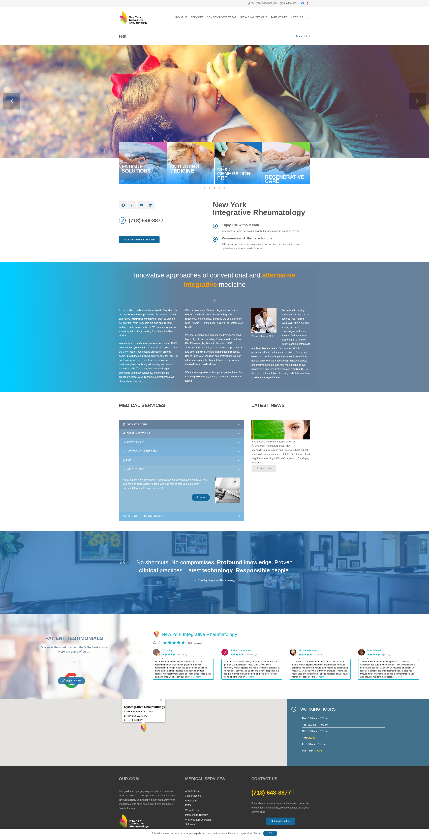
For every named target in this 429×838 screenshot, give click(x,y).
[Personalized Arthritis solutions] (217, 239)
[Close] (161, 700)
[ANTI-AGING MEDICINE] (143, 163)
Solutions (190, 824)
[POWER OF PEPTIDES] (286, 163)
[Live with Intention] (281, 422)
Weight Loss (192, 810)
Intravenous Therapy (196, 814)
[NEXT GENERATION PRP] (190, 163)
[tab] (204, 187)
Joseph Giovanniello (241, 650)
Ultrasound (191, 800)
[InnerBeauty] (150, 205)
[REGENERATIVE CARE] (238, 163)
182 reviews (195, 643)
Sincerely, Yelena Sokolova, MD (272, 445)
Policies (258, 833)
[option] (143, 163)
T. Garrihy (167, 650)
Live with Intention (261, 441)
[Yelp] (307, 3)
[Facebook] (302, 3)
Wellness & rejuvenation (198, 819)
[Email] (141, 205)
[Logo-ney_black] (133, 17)
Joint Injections (193, 795)
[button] (308, 17)
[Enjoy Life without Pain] (217, 226)
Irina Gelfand (374, 650)
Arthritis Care (192, 791)
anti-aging (221, 314)
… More (197, 677)
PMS (188, 805)
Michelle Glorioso (308, 650)
